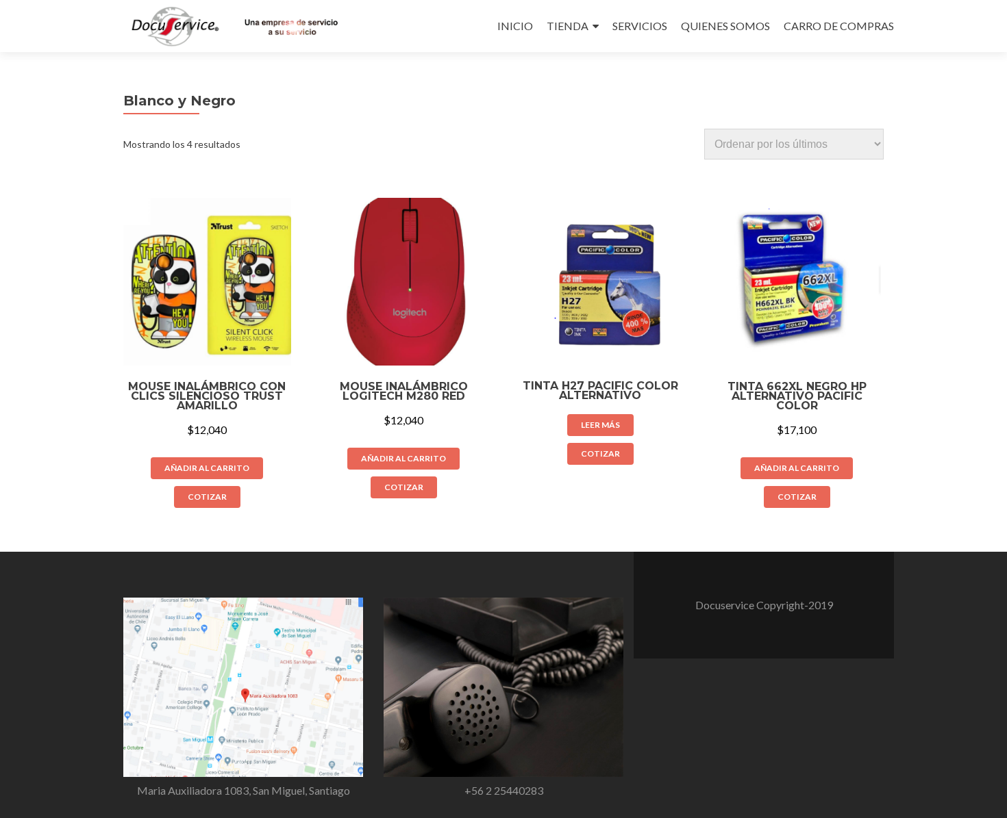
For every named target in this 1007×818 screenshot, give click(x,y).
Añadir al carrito (206, 468)
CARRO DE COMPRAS (839, 25)
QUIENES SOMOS (725, 25)
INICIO (515, 25)
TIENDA (567, 25)
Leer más (600, 425)
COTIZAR (207, 496)
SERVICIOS (639, 25)
